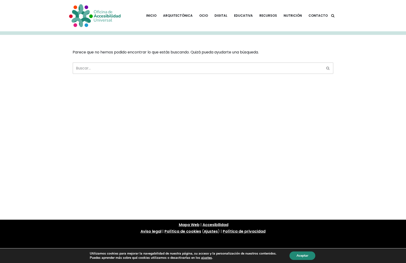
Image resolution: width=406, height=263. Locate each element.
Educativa (243, 15)
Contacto (318, 15)
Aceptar (302, 255)
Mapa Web (189, 224)
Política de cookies (182, 231)
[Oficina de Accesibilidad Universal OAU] (95, 15)
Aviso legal (151, 231)
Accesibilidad (215, 224)
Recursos (268, 15)
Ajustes (211, 231)
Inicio (151, 15)
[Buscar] (333, 15)
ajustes (206, 258)
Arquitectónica (178, 15)
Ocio (203, 15)
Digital (221, 15)
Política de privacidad (244, 231)
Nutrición (293, 15)
